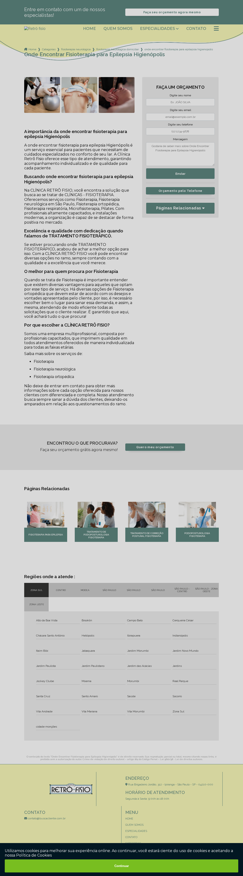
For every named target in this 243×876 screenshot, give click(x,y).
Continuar (121, 866)
